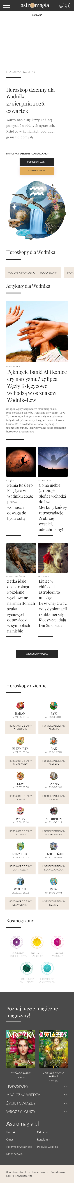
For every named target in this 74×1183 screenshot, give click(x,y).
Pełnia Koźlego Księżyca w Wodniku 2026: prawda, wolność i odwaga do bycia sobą (20, 501)
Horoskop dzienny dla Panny (53, 797)
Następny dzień (36, 170)
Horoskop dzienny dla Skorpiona (53, 833)
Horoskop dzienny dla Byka (53, 727)
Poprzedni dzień (36, 161)
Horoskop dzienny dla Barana (20, 727)
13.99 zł (21, 1077)
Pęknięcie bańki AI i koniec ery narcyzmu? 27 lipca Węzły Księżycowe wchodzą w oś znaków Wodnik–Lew (37, 385)
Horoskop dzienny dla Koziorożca (53, 868)
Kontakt (11, 1132)
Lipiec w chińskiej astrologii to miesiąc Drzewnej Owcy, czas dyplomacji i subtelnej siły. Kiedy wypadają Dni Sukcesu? (53, 603)
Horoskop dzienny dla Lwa (20, 797)
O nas (9, 1139)
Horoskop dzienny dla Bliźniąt (20, 762)
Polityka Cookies (47, 1146)
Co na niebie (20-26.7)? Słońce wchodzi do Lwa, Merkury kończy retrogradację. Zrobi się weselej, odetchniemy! (53, 507)
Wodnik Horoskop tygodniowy (33, 272)
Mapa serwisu (15, 1153)
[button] (6, 5)
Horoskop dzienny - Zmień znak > (27, 153)
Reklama (42, 1132)
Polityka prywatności (19, 1146)
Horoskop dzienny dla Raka (53, 762)
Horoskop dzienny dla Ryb (53, 903)
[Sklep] (58, 5)
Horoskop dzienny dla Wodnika (20, 903)
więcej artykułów (37, 653)
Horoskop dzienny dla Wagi (20, 833)
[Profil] (67, 5)
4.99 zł (53, 1080)
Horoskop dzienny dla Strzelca (20, 868)
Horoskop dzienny (20, 71)
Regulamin (43, 1139)
